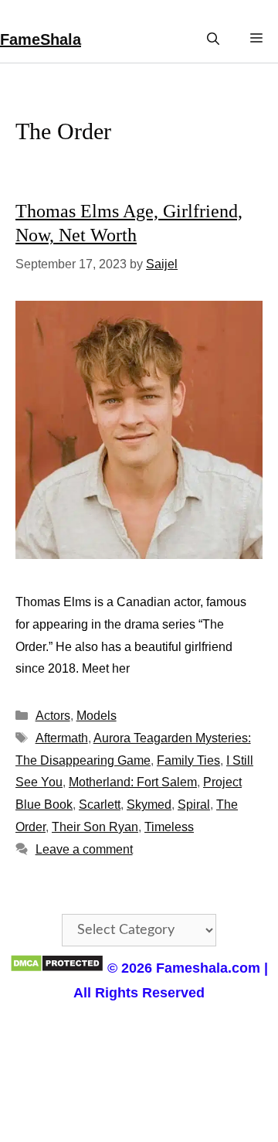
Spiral (194, 804)
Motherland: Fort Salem (133, 782)
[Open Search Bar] (213, 39)
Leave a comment (84, 849)
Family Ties (188, 760)
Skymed (149, 804)
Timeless (169, 826)
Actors (53, 715)
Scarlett (99, 804)
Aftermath (62, 738)
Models (96, 715)
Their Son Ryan (95, 826)
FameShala (40, 39)
